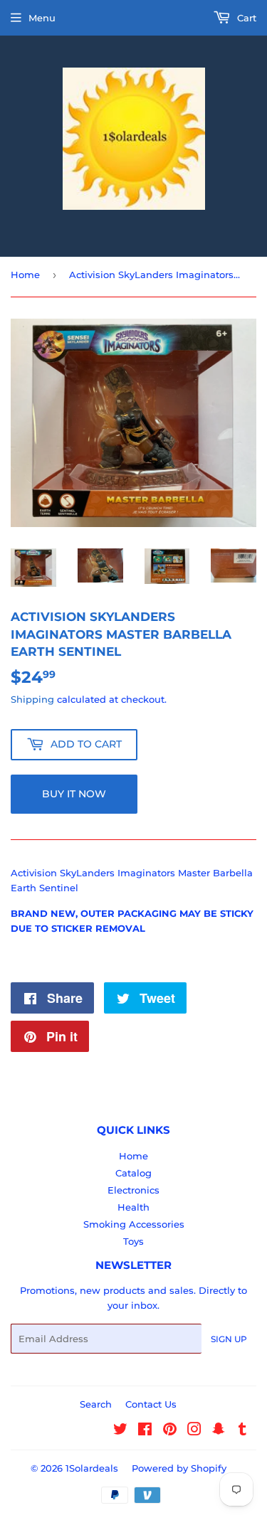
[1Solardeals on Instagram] (194, 1431)
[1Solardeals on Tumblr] (242, 1431)
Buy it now (74, 793)
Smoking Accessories (133, 1224)
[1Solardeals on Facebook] (144, 1431)
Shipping (32, 699)
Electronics (133, 1190)
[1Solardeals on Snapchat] (218, 1431)
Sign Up (229, 1339)
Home (25, 274)
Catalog (133, 1173)
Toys (133, 1241)
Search (96, 1404)
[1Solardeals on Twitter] (120, 1431)
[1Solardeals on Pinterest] (169, 1431)
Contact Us (151, 1404)
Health (133, 1207)
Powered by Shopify (179, 1468)
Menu (42, 17)
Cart (245, 17)
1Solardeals (92, 1468)
